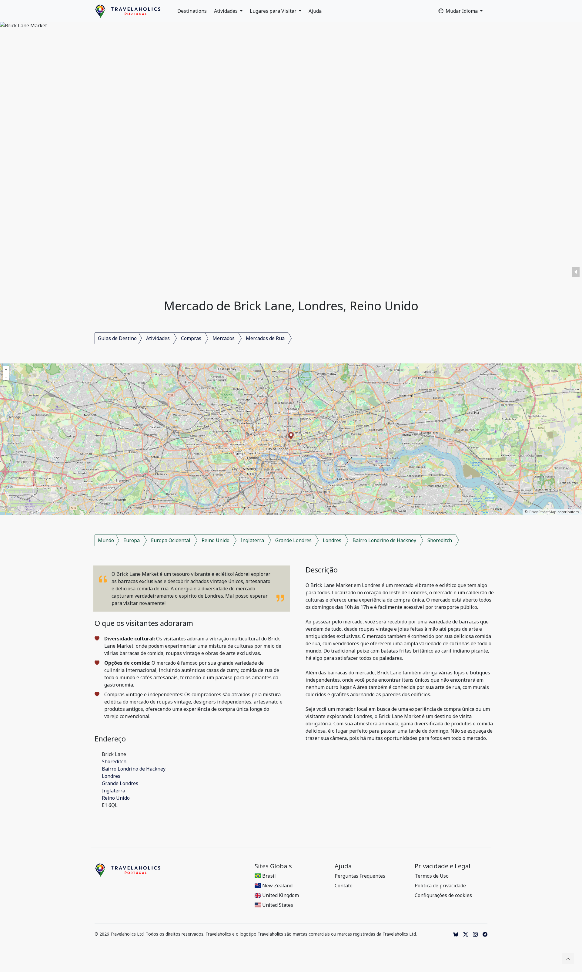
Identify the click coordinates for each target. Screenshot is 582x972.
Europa (131, 540)
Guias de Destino (117, 338)
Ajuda (315, 11)
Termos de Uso (432, 875)
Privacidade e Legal (442, 866)
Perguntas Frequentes (360, 875)
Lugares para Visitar (274, 11)
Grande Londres (293, 540)
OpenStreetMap (543, 512)
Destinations (192, 11)
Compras (191, 338)
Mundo (106, 540)
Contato (344, 885)
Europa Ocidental (170, 540)
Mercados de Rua (265, 338)
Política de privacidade (440, 885)
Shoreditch (439, 540)
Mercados (223, 338)
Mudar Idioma (462, 11)
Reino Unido (215, 540)
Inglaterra (252, 540)
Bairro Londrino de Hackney (384, 540)
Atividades (226, 11)
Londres (332, 540)
